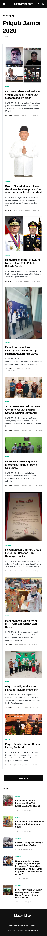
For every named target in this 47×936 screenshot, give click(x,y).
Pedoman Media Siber (18, 926)
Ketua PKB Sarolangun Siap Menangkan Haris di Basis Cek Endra (22, 464)
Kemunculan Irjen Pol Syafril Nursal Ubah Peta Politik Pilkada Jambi (22, 263)
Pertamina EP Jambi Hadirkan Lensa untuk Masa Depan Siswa (29, 824)
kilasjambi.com (23, 4)
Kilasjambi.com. (33, 931)
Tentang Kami (16, 922)
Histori (18, 885)
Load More (23, 778)
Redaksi (34, 926)
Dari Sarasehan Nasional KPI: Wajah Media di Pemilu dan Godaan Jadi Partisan (23, 94)
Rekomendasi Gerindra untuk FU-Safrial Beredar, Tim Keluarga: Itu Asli (23, 553)
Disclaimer (29, 922)
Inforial (8, 181)
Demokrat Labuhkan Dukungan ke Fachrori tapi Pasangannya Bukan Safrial (22, 350)
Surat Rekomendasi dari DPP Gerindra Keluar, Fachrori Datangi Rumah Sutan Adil (22, 409)
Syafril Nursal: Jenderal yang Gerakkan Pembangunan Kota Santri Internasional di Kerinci (23, 189)
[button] (4, 3)
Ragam (7, 87)
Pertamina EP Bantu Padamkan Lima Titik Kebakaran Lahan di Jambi (28, 803)
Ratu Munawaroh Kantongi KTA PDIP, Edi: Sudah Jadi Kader (21, 623)
